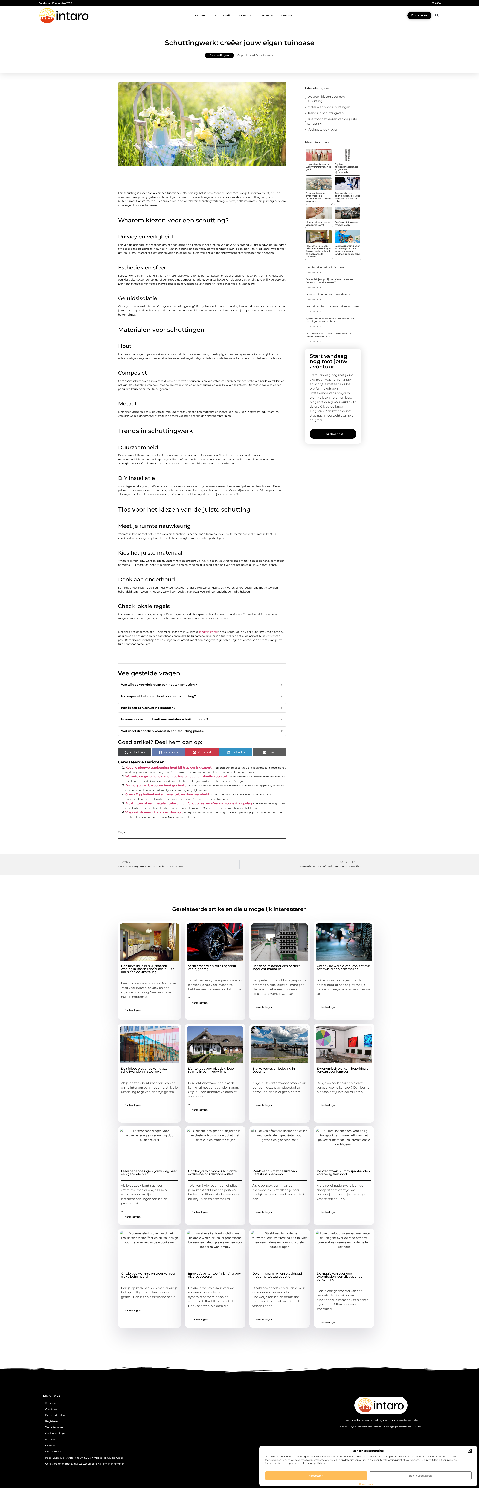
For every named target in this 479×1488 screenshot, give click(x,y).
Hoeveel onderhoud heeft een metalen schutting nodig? (202, 719)
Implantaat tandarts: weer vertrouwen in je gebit (318, 167)
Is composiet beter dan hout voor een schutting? (202, 696)
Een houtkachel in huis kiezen (326, 267)
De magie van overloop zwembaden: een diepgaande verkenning (339, 1276)
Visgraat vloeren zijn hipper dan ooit (154, 812)
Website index (54, 1427)
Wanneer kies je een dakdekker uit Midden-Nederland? (328, 335)
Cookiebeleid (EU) (56, 1433)
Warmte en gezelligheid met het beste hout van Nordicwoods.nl (176, 776)
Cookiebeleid (366, 1484)
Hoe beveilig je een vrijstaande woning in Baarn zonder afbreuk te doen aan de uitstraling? (318, 251)
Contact (286, 15)
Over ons (246, 15)
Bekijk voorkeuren (420, 1475)
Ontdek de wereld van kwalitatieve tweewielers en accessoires (343, 967)
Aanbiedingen (219, 55)
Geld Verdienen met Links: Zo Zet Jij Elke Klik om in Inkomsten (85, 1463)
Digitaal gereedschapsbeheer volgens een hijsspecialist (346, 168)
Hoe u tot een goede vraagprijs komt (318, 223)
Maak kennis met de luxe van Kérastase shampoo (274, 1172)
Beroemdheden (55, 1415)
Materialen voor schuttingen (329, 107)
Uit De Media (222, 15)
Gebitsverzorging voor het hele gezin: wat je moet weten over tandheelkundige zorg (347, 249)
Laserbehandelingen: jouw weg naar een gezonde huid (149, 1172)
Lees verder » (313, 272)
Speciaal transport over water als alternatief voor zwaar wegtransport (318, 197)
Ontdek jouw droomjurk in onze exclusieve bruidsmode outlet (212, 1172)
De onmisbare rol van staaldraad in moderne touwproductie (279, 1275)
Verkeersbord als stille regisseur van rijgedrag (212, 967)
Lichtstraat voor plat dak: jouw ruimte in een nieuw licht (211, 1070)
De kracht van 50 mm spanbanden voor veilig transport (343, 1172)
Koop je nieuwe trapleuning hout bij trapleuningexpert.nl (170, 767)
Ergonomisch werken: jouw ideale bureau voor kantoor (342, 1070)
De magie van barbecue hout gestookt (155, 785)
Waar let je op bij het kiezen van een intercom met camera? (330, 281)
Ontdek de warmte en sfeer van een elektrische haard (148, 1275)
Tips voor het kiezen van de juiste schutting (332, 121)
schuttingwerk (208, 631)
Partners (199, 15)
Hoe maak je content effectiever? (328, 294)
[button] (470, 1451)
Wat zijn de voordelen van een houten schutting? (202, 684)
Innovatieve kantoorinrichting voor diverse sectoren (214, 1275)
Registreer (51, 1421)
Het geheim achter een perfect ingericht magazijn (276, 967)
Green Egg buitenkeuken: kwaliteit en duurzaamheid (167, 794)
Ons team (266, 15)
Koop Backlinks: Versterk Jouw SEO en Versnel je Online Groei (84, 1457)
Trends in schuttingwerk (326, 113)
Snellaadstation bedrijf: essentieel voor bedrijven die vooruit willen (347, 197)
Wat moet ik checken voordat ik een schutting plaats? (202, 731)
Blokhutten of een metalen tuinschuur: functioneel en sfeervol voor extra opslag (188, 803)
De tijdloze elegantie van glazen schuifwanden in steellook (145, 1070)
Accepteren (316, 1475)
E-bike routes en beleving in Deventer (273, 1070)
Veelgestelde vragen (323, 129)
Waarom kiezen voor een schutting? (326, 99)
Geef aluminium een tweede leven (346, 223)
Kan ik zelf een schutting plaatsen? (202, 708)
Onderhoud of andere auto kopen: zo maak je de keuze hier (330, 320)
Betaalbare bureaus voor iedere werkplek (332, 306)
